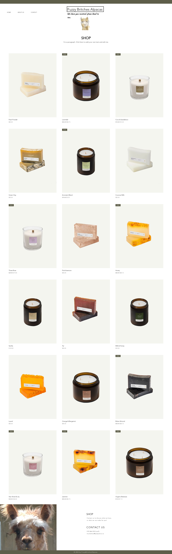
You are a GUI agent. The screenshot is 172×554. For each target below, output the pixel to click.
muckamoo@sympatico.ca (95, 533)
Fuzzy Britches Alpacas (85, 9)
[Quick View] (33, 85)
